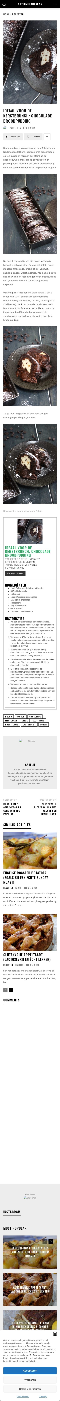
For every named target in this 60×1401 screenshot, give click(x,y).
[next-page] (11, 990)
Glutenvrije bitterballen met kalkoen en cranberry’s (45, 809)
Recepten (18, 14)
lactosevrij (29, 724)
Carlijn (14, 128)
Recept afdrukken (15, 573)
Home (6, 14)
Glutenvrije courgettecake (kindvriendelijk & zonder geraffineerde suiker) (30, 1326)
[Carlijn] (6, 128)
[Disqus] (30, 1050)
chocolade (35, 716)
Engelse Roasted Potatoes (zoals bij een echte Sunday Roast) (25, 877)
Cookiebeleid (23, 1396)
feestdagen (11, 720)
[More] (47, 136)
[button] (55, 1333)
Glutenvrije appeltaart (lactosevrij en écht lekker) (27, 957)
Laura (18, 887)
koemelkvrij (11, 724)
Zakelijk (43, 1396)
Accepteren (30, 1370)
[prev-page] (5, 990)
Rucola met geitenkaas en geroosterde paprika (12, 809)
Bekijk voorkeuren (30, 1389)
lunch (43, 724)
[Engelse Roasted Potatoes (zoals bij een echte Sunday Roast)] (30, 850)
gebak (25, 720)
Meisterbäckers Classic (40, 292)
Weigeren (30, 1379)
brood (8, 716)
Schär (17, 296)
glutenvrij (38, 720)
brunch (20, 716)
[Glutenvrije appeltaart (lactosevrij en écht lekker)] (30, 932)
